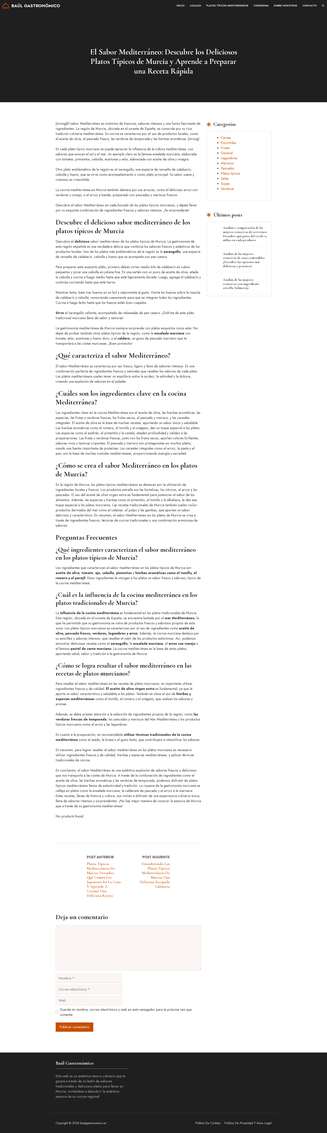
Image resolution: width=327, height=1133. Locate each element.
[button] (323, 5)
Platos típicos (230, 173)
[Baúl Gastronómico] (5, 5)
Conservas (261, 5)
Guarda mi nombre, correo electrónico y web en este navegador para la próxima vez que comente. (126, 1012)
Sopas (225, 183)
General (227, 153)
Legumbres (229, 158)
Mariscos (227, 163)
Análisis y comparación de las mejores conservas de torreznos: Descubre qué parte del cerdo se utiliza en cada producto (245, 234)
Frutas (225, 147)
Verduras (227, 188)
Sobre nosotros (285, 5)
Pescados (227, 168)
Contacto (309, 5)
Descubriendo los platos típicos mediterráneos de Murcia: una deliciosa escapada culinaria (155, 875)
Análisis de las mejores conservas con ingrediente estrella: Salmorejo (241, 284)
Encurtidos (228, 142)
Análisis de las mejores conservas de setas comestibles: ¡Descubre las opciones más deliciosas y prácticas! (244, 260)
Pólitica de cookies (208, 1123)
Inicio (181, 5)
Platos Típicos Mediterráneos (227, 5)
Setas (225, 178)
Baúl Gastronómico (35, 6)
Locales (195, 5)
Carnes (226, 137)
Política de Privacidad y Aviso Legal (247, 1123)
